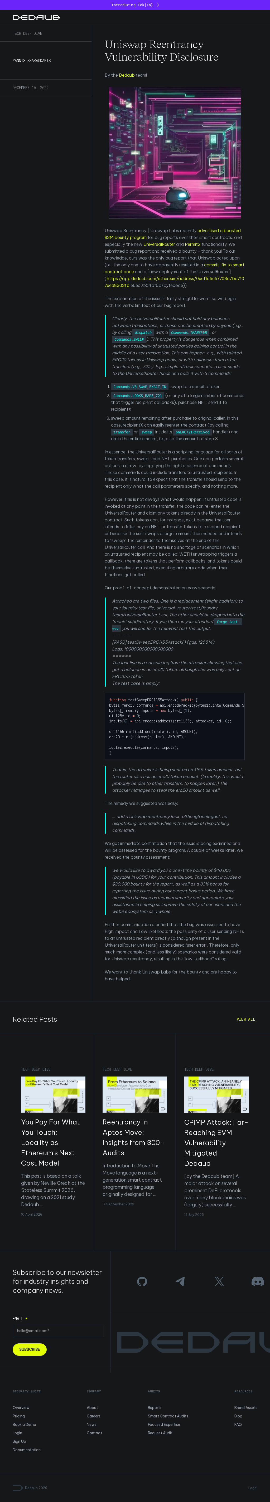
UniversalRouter (159, 244)
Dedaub (127, 75)
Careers (93, 1416)
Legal (252, 1488)
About (92, 1407)
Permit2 (192, 244)
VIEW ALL (246, 1019)
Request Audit (160, 1433)
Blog (238, 1416)
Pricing (19, 1416)
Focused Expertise (164, 1424)
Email (20, 1318)
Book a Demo (24, 1424)
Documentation (27, 1449)
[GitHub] (142, 1281)
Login (17, 1433)
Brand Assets (245, 1407)
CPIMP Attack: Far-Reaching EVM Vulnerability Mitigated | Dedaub (216, 1143)
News (92, 1424)
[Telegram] (180, 1281)
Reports (155, 1407)
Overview (21, 1407)
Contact (94, 1433)
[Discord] (257, 1281)
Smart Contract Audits (168, 1416)
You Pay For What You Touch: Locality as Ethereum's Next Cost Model (50, 1142)
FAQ (238, 1424)
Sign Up (19, 1441)
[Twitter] (219, 1281)
